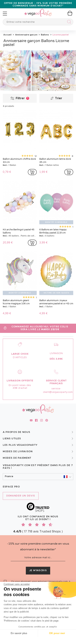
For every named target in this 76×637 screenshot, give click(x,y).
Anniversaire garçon (26, 35)
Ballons (44, 35)
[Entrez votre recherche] (68, 22)
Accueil (7, 35)
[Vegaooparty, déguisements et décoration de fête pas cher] (38, 11)
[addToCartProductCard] (32, 172)
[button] (38, 476)
